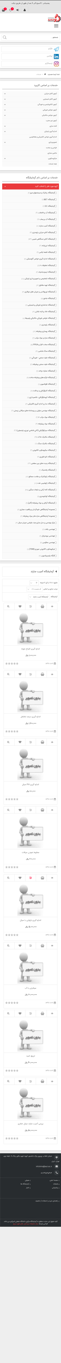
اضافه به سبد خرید (41, 606)
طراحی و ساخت (51, 147)
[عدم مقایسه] (30, 877)
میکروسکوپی (52, 158)
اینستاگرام (48, 63)
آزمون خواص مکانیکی (49, 115)
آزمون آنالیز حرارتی (50, 93)
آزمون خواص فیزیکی (50, 110)
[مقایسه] (30, 606)
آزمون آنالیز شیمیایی (50, 99)
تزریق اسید (30, 1056)
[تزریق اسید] (52, 1013)
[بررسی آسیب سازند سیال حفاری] (52, 1081)
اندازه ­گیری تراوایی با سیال (30, 920)
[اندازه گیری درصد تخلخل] (52, 674)
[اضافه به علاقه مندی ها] (20, 606)
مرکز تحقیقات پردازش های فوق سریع (25, 1224)
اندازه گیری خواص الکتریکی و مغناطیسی (43, 137)
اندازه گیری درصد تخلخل (31, 717)
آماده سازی (53, 126)
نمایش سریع (9, 606)
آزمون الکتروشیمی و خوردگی (47, 104)
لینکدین (49, 56)
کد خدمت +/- (36, 589)
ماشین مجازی (52, 153)
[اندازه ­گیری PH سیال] (52, 742)
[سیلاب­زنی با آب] (52, 945)
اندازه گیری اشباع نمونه (30, 649)
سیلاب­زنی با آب (30, 988)
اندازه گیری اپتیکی (50, 131)
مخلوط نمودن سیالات (30, 852)
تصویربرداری (53, 142)
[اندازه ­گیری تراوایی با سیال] (52, 877)
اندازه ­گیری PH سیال (30, 784)
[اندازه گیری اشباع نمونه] (52, 606)
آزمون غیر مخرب (51, 120)
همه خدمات (53, 164)
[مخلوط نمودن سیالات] (52, 809)
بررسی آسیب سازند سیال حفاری (30, 1124)
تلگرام (50, 49)
